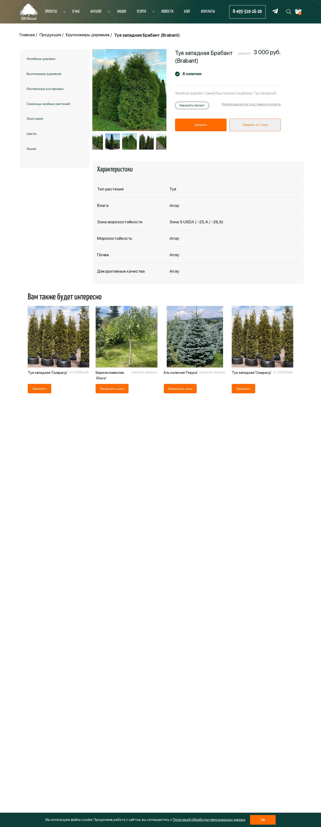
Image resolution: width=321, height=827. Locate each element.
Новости (167, 12)
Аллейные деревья (41, 59)
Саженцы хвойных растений (48, 103)
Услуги (141, 12)
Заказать (200, 125)
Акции (121, 12)
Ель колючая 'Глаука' (181, 372)
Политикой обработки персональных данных (209, 820)
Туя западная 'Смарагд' (47, 372)
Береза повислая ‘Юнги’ (110, 375)
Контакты (208, 12)
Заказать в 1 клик (255, 125)
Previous (88, 142)
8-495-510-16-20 (247, 11)
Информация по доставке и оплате (251, 104)
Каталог (96, 12)
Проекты (51, 12)
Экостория (35, 118)
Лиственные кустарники (45, 89)
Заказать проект (192, 105)
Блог (187, 12)
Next (170, 142)
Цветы (31, 133)
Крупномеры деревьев (44, 74)
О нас (76, 12)
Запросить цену (112, 388)
